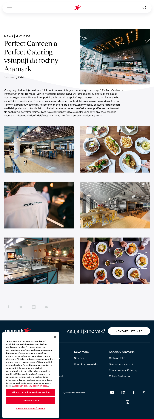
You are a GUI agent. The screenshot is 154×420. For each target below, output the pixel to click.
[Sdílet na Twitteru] (21, 306)
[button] (129, 331)
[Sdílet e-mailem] (46, 306)
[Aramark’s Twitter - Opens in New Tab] (143, 392)
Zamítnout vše (30, 400)
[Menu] (9, 8)
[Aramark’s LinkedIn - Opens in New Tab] (123, 392)
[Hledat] (144, 7)
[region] (30, 375)
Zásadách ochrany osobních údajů (30, 386)
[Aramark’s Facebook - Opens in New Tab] (133, 392)
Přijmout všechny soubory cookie (30, 392)
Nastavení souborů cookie (30, 408)
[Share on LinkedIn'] (33, 306)
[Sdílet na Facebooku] (8, 306)
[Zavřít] (55, 337)
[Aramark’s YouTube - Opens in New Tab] (112, 392)
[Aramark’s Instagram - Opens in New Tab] (127, 402)
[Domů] (77, 7)
